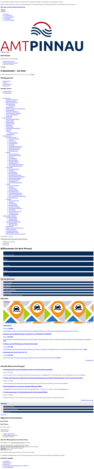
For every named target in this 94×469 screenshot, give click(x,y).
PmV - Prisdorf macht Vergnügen (17, 196)
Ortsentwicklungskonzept (15, 146)
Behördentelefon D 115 (12, 102)
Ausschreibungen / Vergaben (13, 113)
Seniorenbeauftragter (14, 179)
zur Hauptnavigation (8, 17)
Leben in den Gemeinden (9, 216)
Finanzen (8, 131)
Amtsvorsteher (10, 121)
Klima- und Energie (11, 229)
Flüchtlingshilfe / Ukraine (12, 232)
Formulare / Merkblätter (12, 111)
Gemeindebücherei (14, 214)
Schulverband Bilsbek (11, 217)
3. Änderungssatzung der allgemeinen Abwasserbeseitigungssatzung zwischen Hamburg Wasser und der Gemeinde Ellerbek (43, 378)
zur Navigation (7, 18)
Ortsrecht (8, 130)
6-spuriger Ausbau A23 (12, 231)
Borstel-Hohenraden (11, 137)
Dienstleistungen (10, 104)
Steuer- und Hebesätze (12, 114)
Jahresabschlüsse (13, 133)
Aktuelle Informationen (12, 99)
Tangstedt (8, 199)
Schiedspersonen (13, 151)
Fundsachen (9, 116)
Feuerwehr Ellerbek (14, 161)
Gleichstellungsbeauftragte (13, 128)
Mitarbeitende (9, 127)
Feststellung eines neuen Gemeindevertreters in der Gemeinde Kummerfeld (27, 369)
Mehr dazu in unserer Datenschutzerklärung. (13, 7)
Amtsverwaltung (7, 118)
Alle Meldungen (89, 360)
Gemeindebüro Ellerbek (15, 155)
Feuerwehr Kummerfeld (15, 175)
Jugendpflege (12, 210)
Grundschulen (9, 226)
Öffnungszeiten (10, 122)
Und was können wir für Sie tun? (9, 74)
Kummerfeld (9, 167)
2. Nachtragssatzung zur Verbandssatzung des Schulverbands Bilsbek (25, 392)
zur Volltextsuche (7, 15)
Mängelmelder (10, 107)
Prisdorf (8, 184)
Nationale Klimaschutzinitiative (17, 176)
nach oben (3, 414)
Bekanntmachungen (11, 101)
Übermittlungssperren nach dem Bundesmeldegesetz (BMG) (22, 386)
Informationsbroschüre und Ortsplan (15, 234)
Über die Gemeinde (14, 139)
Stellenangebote (10, 134)
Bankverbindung (10, 124)
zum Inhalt (6, 14)
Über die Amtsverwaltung (12, 119)
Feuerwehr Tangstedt (14, 207)
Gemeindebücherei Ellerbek (16, 164)
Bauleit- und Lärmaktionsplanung (14, 228)
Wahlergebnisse (10, 110)
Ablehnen (3, 9)
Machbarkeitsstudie (14, 149)
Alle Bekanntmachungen (87, 400)
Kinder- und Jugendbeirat (15, 194)
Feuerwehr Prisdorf (14, 191)
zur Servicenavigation (8, 20)
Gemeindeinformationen (15, 178)
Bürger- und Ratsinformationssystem (15, 108)
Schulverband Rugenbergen (13, 222)
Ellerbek (8, 152)
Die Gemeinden (7, 136)
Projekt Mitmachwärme (15, 148)
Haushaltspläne (13, 142)
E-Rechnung (9, 125)
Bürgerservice (7, 98)
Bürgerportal (12, 105)
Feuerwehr (11, 145)
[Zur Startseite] (42, 50)
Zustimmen (3, 11)
